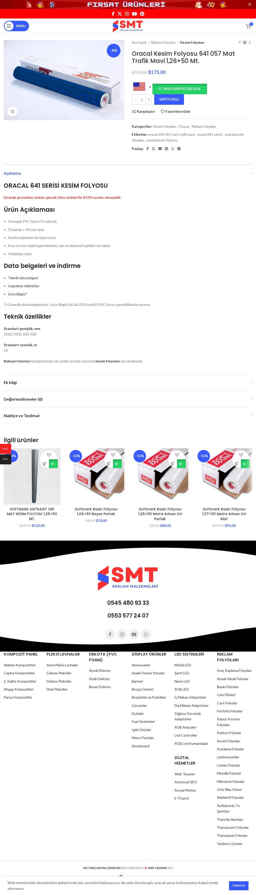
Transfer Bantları (230, 819)
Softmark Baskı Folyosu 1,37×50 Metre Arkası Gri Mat (224, 514)
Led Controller (185, 735)
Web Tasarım (184, 774)
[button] (179, 88)
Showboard (141, 746)
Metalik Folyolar (229, 773)
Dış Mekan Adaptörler (191, 705)
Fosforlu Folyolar (229, 711)
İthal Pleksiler (57, 689)
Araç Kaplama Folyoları (234, 670)
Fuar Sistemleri (143, 721)
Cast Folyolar (227, 703)
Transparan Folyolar (232, 835)
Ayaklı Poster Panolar (148, 673)
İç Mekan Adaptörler (190, 697)
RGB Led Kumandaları (191, 743)
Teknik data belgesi (23, 278)
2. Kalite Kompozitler (20, 681)
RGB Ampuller (185, 727)
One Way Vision (229, 789)
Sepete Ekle (169, 99)
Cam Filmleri (226, 695)
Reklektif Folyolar (230, 797)
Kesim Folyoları (192, 42)
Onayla (238, 885)
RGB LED (181, 689)
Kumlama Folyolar (230, 749)
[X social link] (120, 13)
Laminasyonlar (228, 757)
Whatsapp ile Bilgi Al (182, 89)
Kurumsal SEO (185, 782)
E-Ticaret (181, 798)
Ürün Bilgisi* (17, 294)
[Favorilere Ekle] (49, 455)
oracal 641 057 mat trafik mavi (171, 134)
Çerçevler (139, 705)
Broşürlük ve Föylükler (149, 697)
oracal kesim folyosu (162, 140)
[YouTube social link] (134, 13)
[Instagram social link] (127, 13)
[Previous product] (239, 42)
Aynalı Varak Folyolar (232, 679)
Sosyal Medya (185, 790)
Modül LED (182, 665)
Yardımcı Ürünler (229, 844)
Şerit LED (181, 673)
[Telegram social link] (179, 148)
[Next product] (249, 42)
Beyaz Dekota (99, 687)
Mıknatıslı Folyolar (230, 781)
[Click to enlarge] (13, 111)
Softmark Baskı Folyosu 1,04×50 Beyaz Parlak (96, 512)
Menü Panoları (143, 738)
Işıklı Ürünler (141, 730)
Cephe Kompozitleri (19, 673)
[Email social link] (160, 148)
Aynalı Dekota (99, 670)
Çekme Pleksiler (59, 673)
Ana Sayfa (139, 42)
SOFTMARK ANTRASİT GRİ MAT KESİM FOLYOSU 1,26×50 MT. (32, 514)
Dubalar (138, 713)
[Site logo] (128, 25)
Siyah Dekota (99, 679)
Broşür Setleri (142, 689)
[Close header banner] (250, 4)
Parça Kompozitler (18, 697)
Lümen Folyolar (228, 765)
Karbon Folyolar (229, 733)
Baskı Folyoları (228, 687)
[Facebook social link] (113, 13)
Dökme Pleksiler (59, 681)
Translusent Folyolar (233, 827)
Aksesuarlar (141, 665)
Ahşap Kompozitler (19, 689)
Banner (137, 681)
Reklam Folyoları (163, 42)
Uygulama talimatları (23, 286)
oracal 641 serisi (209, 134)
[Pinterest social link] (142, 13)
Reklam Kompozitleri (20, 665)
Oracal (184, 126)
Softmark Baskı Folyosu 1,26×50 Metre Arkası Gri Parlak (160, 514)
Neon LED (182, 681)
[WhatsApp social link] (173, 148)
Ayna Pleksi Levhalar (62, 665)
